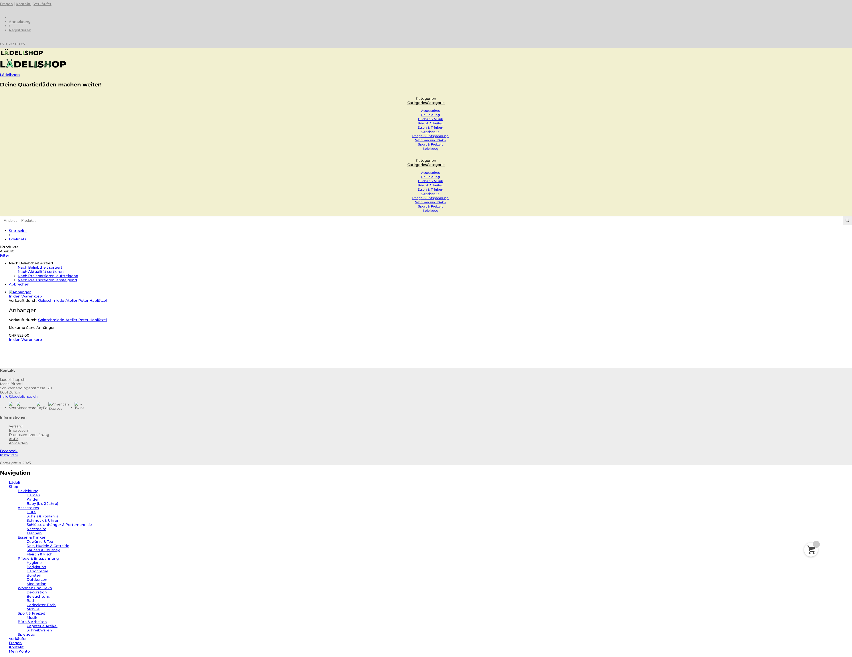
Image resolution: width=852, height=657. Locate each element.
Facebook (9, 451)
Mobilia (33, 609)
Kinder (33, 499)
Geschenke (430, 132)
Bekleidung (430, 115)
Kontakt (23, 4)
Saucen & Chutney (43, 550)
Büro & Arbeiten (431, 123)
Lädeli (14, 482)
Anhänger (22, 310)
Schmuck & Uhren (43, 520)
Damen (33, 495)
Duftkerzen (37, 579)
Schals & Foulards (42, 516)
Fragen (6, 4)
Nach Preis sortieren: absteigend (47, 280)
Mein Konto (19, 651)
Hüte (31, 512)
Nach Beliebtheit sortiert (40, 267)
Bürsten (34, 575)
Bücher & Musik (430, 119)
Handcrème (37, 571)
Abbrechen (19, 284)
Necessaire (36, 529)
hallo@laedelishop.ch (19, 396)
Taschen (34, 533)
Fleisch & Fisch (40, 554)
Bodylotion (36, 567)
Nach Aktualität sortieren (41, 272)
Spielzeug (430, 149)
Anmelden (18, 443)
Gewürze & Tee (40, 541)
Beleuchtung (38, 596)
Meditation (36, 584)
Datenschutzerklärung (29, 435)
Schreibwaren (39, 630)
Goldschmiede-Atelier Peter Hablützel (72, 300)
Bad (30, 601)
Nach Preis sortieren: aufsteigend (48, 276)
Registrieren (20, 30)
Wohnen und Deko (430, 140)
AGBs (13, 439)
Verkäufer (42, 4)
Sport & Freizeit (430, 144)
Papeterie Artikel (42, 626)
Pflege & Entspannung (430, 136)
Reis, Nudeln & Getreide (48, 546)
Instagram (9, 455)
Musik (32, 617)
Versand (16, 426)
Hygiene (34, 563)
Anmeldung (20, 22)
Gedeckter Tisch (41, 605)
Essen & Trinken (430, 128)
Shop (13, 487)
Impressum (19, 430)
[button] (25, 296)
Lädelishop (10, 75)
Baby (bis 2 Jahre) (42, 503)
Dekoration (37, 592)
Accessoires (430, 111)
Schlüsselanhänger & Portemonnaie (59, 525)
